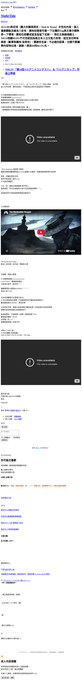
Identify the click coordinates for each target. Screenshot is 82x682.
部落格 (7, 58)
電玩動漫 (18, 51)
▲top (3, 423)
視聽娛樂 (17, 416)
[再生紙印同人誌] (8, 569)
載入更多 (4, 427)
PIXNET (25, 652)
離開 (12, 678)
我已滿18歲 (5, 678)
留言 (17, 410)
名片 (7, 60)
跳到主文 (4, 22)
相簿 (7, 55)
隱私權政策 (53, 652)
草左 (2, 399)
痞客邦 (12, 410)
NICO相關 (18, 419)
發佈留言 (4, 440)
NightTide (8, 16)
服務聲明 (61, 652)
